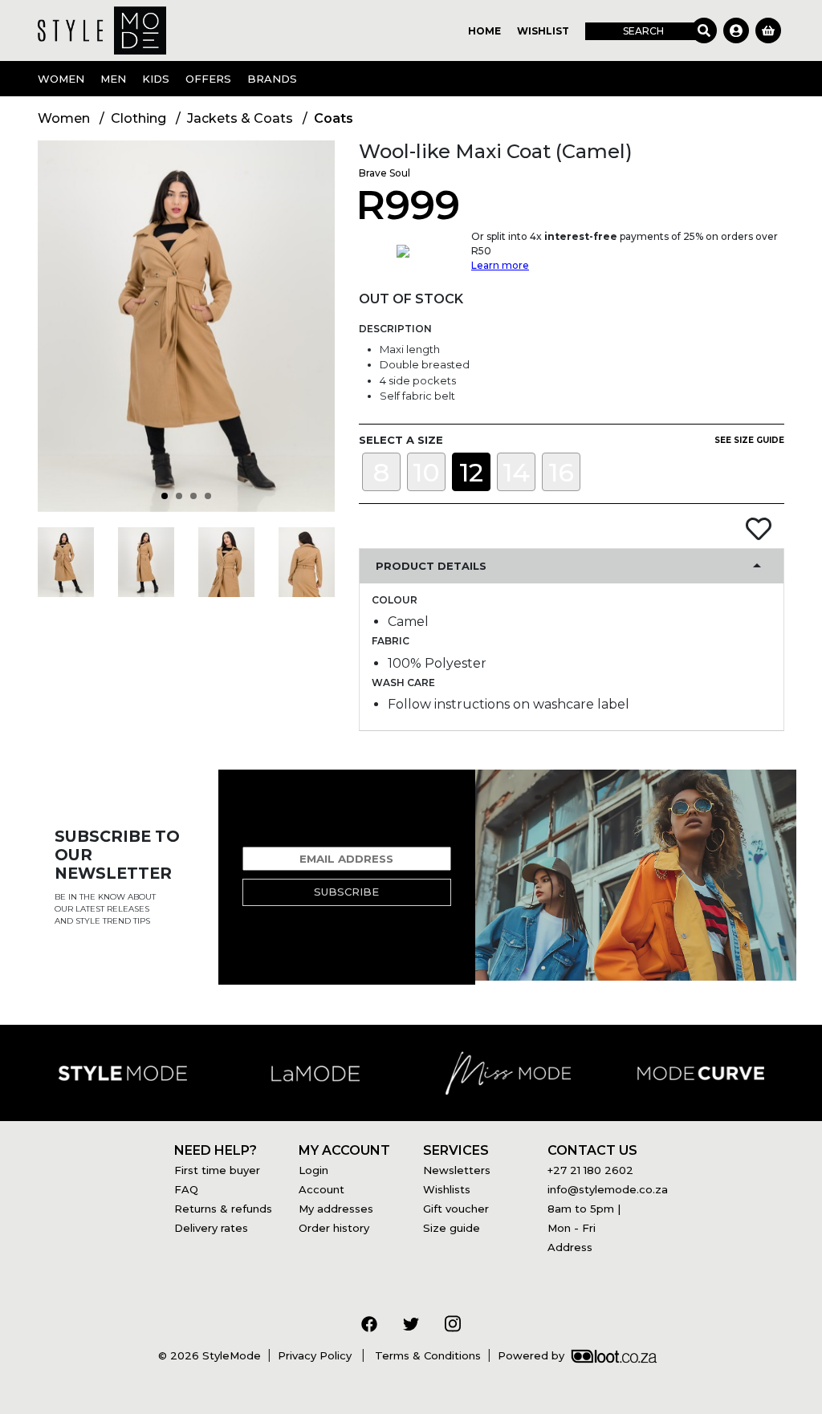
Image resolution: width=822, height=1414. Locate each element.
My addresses (336, 1208)
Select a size (401, 439)
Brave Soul (384, 173)
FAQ (186, 1189)
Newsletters (456, 1170)
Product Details (431, 565)
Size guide (451, 1227)
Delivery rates (211, 1227)
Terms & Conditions (426, 1355)
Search (643, 31)
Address (569, 1247)
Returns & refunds (223, 1208)
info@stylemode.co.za (607, 1189)
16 (561, 472)
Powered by (531, 1355)
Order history (334, 1227)
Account (321, 1189)
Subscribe (346, 891)
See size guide (749, 440)
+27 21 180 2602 (590, 1170)
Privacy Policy (316, 1355)
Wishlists (446, 1189)
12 (471, 472)
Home (484, 31)
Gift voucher (456, 1208)
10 (426, 472)
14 (516, 472)
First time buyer (217, 1170)
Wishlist (543, 31)
